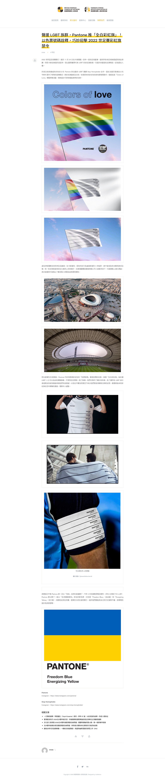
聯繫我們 (100, 20)
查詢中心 (82, 20)
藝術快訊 (64, 20)
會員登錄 (110, 20)
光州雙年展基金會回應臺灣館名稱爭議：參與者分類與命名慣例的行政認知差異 (70, 725)
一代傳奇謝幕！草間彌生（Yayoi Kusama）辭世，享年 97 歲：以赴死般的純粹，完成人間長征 (76, 716)
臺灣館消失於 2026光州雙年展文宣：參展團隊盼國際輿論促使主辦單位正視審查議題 (72, 719)
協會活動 (91, 20)
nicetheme (98, 774)
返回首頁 (55, 20)
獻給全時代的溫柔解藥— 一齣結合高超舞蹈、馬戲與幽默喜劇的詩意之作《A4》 (71, 728)
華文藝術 (73, 20)
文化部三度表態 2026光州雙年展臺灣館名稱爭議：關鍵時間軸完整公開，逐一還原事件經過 (75, 722)
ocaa (43, 52)
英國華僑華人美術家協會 (80, 774)
